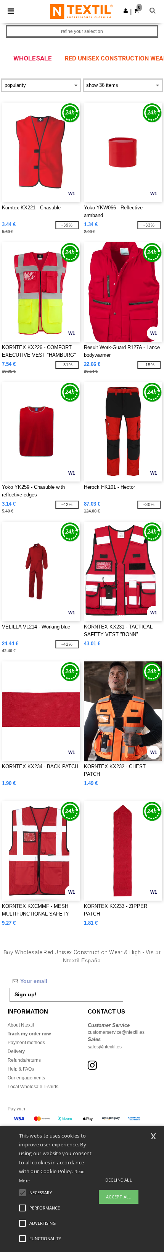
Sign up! (25, 994)
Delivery (16, 1051)
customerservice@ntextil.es (116, 1032)
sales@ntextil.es (105, 1047)
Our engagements (26, 1078)
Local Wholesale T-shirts (33, 1086)
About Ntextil (21, 1025)
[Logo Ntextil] (81, 11)
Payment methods (26, 1042)
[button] (126, 11)
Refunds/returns (24, 1060)
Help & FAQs (21, 1069)
